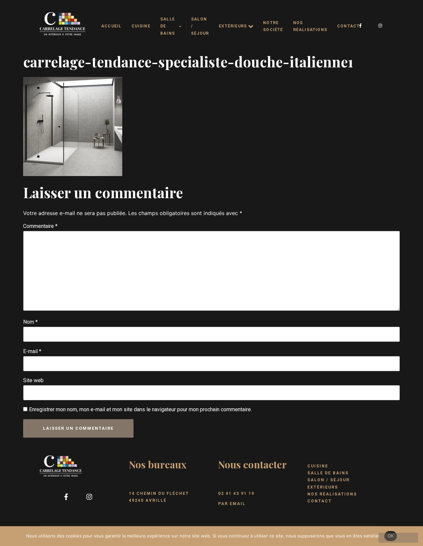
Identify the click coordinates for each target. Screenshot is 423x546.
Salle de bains (167, 26)
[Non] (398, 538)
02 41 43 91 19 (236, 493)
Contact (348, 26)
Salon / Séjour (200, 26)
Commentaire (40, 226)
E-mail (32, 351)
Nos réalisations (310, 26)
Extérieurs (233, 26)
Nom (30, 322)
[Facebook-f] (360, 25)
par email (232, 503)
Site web (33, 380)
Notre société (273, 26)
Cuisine (141, 26)
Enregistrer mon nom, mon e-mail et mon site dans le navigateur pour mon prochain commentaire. (140, 409)
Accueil (111, 26)
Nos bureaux (157, 464)
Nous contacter (252, 464)
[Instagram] (380, 25)
